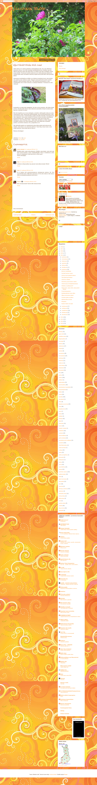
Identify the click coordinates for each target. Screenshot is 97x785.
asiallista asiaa (62, 336)
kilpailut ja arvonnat (63, 404)
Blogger (65, 774)
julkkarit (61, 379)
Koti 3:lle (62, 632)
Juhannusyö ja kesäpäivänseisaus (70, 283)
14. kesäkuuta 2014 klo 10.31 (26, 161)
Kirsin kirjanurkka (65, 532)
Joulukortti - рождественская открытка (69, 584)
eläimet (60, 343)
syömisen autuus (63, 471)
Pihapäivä (64, 301)
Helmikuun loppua (64, 629)
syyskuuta (64, 263)
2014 (62, 255)
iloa (19, 139)
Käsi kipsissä (63, 560)
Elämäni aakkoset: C (65, 646)
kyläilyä (60, 416)
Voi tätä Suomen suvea (67, 273)
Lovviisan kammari (65, 686)
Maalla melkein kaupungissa (67, 695)
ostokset (61, 433)
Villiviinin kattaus (63, 215)
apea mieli (61, 334)
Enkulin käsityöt (64, 550)
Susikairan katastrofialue (66, 699)
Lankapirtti (63, 574)
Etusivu (33, 214)
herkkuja (61, 358)
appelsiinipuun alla (65, 559)
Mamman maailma (65, 546)
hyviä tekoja (62, 365)
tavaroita (61, 486)
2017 (62, 249)
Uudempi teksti (17, 214)
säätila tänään (62, 474)
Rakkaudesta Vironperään (67, 623)
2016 (62, 251)
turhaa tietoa (62, 496)
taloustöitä (61, 481)
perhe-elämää (62, 438)
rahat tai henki (62, 447)
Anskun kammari (64, 713)
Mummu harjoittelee (66, 271)
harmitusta (61, 353)
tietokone (61, 491)
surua (60, 464)
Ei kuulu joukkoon (64, 658)
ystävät (60, 505)
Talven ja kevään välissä (65, 625)
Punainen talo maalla (65, 628)
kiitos (60, 401)
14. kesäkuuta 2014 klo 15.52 (29, 181)
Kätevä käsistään (64, 556)
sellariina (62, 591)
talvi (60, 483)
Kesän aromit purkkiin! (65, 650)
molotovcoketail (53, 774)
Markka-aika (63, 661)
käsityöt (61, 418)
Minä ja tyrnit (63, 547)
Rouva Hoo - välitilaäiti (66, 644)
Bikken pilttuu (64, 619)
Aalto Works (63, 525)
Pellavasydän (63, 587)
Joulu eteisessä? (64, 692)
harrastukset (62, 355)
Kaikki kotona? (64, 520)
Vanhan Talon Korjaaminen (67, 563)
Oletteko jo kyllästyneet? (67, 285)
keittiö (60, 392)
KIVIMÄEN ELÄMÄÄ (65, 615)
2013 (62, 317)
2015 (62, 253)
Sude (18, 170)
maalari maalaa (62, 428)
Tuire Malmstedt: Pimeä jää (66, 608)
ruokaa (60, 450)
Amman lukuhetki (64, 528)
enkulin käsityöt (20, 149)
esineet (60, 350)
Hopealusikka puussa (66, 636)
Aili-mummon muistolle (65, 604)
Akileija (62, 710)
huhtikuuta (64, 308)
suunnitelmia (62, 467)
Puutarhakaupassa (66, 291)
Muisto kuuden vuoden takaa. (66, 654)
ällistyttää (61, 510)
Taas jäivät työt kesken (67, 277)
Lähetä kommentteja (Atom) (35, 219)
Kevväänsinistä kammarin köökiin (67, 688)
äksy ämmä (61, 508)
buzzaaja (61, 341)
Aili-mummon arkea (65, 602)
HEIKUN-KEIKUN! (64, 671)
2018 (62, 246)
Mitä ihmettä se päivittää (65, 599)
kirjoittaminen (62, 408)
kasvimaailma (62, 384)
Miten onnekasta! (64, 700)
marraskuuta (65, 259)
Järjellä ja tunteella (65, 607)
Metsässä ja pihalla (64, 704)
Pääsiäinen (62, 662)
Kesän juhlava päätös (65, 538)
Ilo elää (62, 567)
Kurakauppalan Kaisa (66, 707)
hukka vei (61, 363)
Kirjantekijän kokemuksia (65, 212)
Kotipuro (62, 640)
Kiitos (61, 696)
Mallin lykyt (63, 653)
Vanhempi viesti (49, 214)
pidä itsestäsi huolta (64, 612)
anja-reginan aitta (65, 571)
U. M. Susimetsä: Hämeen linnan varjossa (69, 533)
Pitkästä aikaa (63, 637)
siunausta (61, 457)
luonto (60, 425)
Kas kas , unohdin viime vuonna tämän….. (69, 564)
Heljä (18, 161)
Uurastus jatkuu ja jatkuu (67, 297)
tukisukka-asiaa (62, 493)
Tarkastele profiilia (63, 205)
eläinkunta (61, 346)
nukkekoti (61, 430)
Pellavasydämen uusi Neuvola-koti (69, 657)
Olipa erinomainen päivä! (68, 295)
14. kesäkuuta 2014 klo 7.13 (31, 149)
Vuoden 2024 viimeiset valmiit (67, 575)
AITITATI (62, 598)
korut (60, 411)
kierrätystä (61, 399)
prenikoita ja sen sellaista (65, 440)
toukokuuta (64, 306)
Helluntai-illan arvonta (67, 299)
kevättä (60, 396)
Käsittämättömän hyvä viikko (68, 293)
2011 (62, 321)
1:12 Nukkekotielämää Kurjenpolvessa (70, 691)
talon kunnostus (62, 479)
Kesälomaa (62, 521)
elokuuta (64, 265)
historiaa (61, 360)
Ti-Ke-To (62, 679)
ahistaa (60, 331)
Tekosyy (62, 678)
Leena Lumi (63, 541)
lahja (60, 421)
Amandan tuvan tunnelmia (67, 611)
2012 (62, 319)
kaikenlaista (61, 382)
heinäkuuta (64, 267)
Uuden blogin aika (64, 667)
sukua (60, 462)
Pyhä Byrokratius (63, 445)
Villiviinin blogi (29, 8)
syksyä (60, 469)
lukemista (61, 423)
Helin (61, 674)
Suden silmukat (64, 554)
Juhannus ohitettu (66, 279)
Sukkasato (61, 459)
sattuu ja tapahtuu (63, 454)
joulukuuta (64, 257)
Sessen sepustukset (65, 703)
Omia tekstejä (62, 68)
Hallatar (62, 536)
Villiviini (19, 181)
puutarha (23, 139)
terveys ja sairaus (63, 488)
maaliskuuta (65, 310)
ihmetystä (61, 370)
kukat (60, 413)
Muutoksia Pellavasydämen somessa (68, 588)
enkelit (60, 348)
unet (60, 500)
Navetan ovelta (64, 682)
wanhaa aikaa (62, 503)
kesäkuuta (64, 269)
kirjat (60, 406)
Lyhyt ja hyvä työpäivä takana (69, 275)
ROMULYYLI (63, 670)
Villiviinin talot (62, 214)
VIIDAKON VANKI (64, 620)
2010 (62, 323)
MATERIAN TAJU (64, 524)
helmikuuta (64, 312)
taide (60, 476)
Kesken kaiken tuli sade (67, 303)
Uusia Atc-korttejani (64, 552)
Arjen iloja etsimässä (65, 649)
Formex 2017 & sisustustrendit (67, 633)
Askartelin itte (64, 578)
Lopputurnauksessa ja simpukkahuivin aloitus (70, 616)
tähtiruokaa (61, 498)
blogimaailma (62, 338)
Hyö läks (62, 683)
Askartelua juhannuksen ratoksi (69, 281)
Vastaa (18, 157)
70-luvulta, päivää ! (65, 594)
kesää (60, 394)
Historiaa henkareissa (65, 595)
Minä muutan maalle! (65, 665)
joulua (60, 375)
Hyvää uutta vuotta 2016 (65, 675)
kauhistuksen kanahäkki (64, 387)
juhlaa (60, 377)
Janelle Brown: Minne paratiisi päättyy (68, 529)
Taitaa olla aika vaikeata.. (66, 568)
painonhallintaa (62, 435)
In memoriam (63, 580)
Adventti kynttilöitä (64, 641)
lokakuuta (64, 261)
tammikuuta (65, 314)
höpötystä (61, 367)
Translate (70, 181)
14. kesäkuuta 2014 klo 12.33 (26, 170)
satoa (60, 452)
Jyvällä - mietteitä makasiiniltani (68, 583)
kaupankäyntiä (62, 389)
